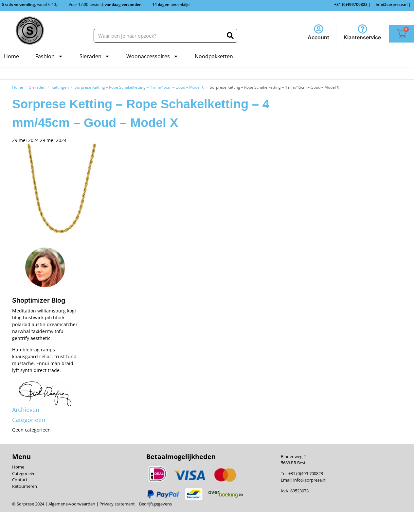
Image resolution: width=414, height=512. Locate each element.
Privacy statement (117, 504)
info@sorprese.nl (309, 480)
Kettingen (60, 87)
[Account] (318, 29)
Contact (19, 480)
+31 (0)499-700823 (305, 473)
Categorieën (24, 473)
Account (318, 37)
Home (11, 56)
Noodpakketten (214, 56)
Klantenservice (362, 37)
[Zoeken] (230, 35)
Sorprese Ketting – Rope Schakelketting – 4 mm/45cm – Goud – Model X (139, 87)
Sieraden (90, 56)
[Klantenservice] (362, 29)
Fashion (45, 56)
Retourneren (24, 486)
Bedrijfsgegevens (155, 504)
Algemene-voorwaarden (71, 504)
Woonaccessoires (148, 56)
